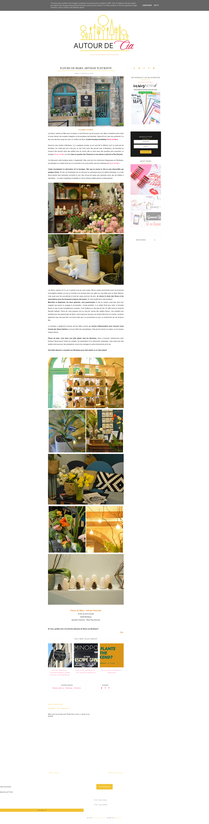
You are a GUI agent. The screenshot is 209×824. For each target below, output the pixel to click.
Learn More (147, 5)
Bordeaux (69, 688)
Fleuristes (77, 688)
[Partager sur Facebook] (105, 688)
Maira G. (118, 817)
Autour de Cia (99, 817)
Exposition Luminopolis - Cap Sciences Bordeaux (85, 671)
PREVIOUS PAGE (115, 773)
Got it (156, 5)
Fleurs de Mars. (112, 139)
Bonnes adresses (58, 688)
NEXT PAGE (54, 773)
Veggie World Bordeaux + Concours (112, 671)
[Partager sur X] (101, 688)
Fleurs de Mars (59, 154)
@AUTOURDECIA (104, 787)
